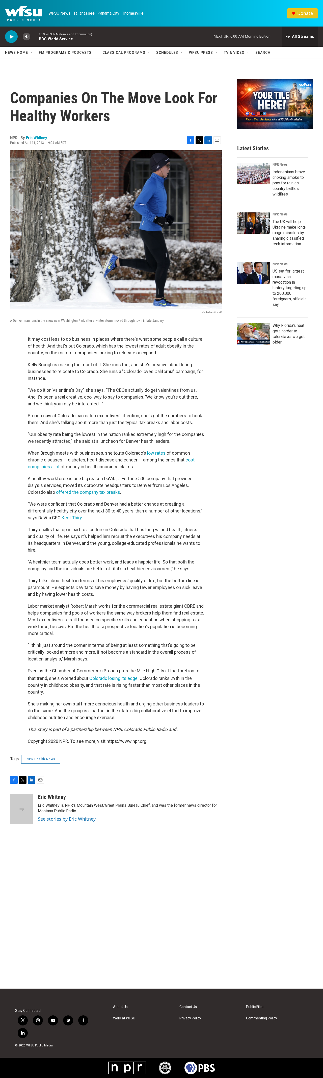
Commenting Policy (261, 1018)
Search (263, 53)
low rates (156, 453)
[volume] (26, 36)
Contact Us (188, 1007)
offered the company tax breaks (88, 492)
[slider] (34, 36)
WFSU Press (201, 53)
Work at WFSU (124, 1018)
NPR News (280, 164)
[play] (11, 37)
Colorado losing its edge (113, 678)
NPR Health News (40, 759)
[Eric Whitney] (21, 809)
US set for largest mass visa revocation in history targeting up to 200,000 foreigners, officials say (290, 288)
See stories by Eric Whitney (67, 819)
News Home (16, 53)
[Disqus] (161, 920)
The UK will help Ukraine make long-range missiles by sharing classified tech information (289, 232)
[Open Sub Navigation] (32, 53)
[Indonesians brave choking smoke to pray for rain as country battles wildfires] (253, 173)
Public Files (254, 1007)
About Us (120, 1007)
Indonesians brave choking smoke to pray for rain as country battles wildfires (289, 183)
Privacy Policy (190, 1018)
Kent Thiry (72, 517)
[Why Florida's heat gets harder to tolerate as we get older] (253, 334)
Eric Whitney (36, 137)
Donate (305, 13)
